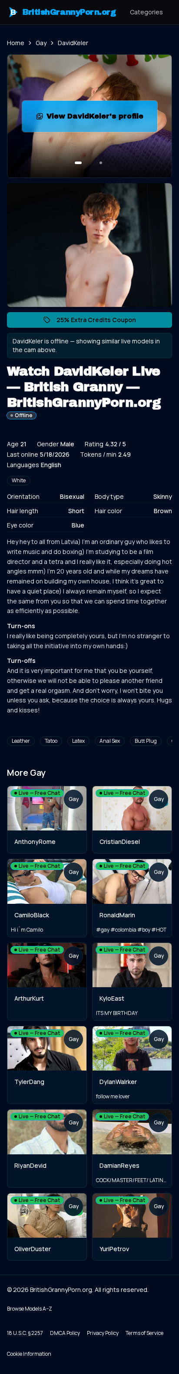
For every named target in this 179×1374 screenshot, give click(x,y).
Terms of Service (144, 1333)
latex (78, 741)
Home (15, 43)
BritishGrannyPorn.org (63, 12)
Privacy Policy (103, 1333)
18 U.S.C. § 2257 (25, 1333)
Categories (146, 12)
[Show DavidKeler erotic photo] (78, 162)
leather (21, 741)
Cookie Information (29, 1354)
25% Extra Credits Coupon (100, 322)
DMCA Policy (65, 1333)
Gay (41, 43)
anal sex (109, 741)
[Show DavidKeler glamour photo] (100, 162)
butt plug (146, 741)
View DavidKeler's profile (101, 118)
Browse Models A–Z (29, 1308)
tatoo (51, 741)
